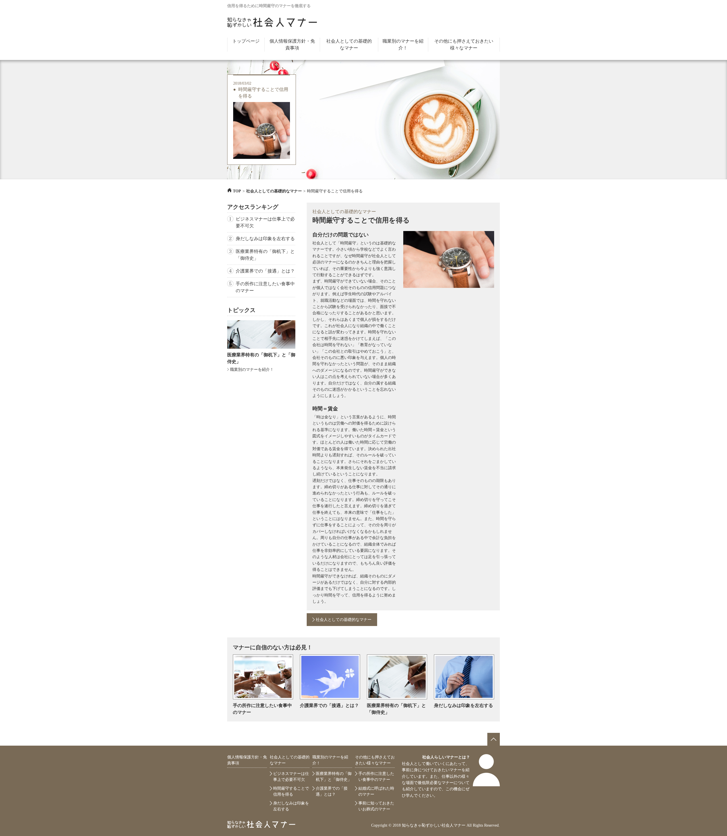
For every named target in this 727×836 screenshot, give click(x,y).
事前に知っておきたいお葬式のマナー (376, 806)
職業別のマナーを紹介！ (403, 44)
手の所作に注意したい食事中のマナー (265, 287)
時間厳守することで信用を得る (263, 92)
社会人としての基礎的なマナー (349, 44)
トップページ (246, 41)
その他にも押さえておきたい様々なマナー (463, 44)
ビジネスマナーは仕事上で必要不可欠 (265, 222)
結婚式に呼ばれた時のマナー (376, 791)
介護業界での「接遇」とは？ (265, 271)
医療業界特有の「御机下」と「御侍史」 (265, 255)
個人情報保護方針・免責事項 (292, 44)
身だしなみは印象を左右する (265, 238)
